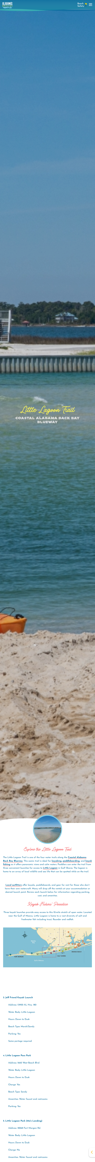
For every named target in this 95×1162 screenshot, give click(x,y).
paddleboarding (71, 861)
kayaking (56, 861)
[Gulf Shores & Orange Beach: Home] (7, 6)
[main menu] (90, 4)
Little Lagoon (50, 868)
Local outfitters (14, 885)
